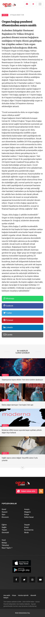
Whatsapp (9, 298)
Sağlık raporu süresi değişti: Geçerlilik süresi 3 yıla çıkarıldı (20, 459)
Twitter (9, 313)
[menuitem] (27, 4)
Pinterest (9, 320)
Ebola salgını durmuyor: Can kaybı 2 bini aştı (17, 405)
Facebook (9, 306)
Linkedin (9, 327)
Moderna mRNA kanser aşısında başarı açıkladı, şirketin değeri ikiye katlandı (22, 431)
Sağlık (5, 15)
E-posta (9, 335)
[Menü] (40, 4)
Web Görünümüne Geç (22, 613)
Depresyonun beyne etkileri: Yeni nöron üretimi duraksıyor (22, 380)
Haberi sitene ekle (28, 491)
